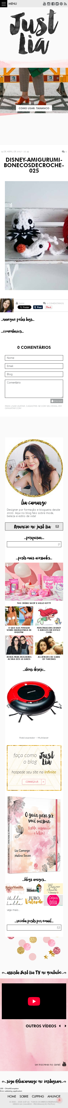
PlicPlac (51, 1104)
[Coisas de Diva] (53, 901)
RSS (65, 3)
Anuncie (54, 1096)
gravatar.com (13, 408)
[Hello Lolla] (14, 901)
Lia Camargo (26, 1104)
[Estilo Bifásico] (34, 889)
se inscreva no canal (47, 1064)
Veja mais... (13, 910)
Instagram (48, 3)
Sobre (24, 1096)
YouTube (44, 3)
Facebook (53, 3)
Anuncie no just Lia (32, 526)
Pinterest (61, 3)
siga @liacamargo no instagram (34, 1081)
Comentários (55, 303)
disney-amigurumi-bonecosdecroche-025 (34, 166)
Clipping (38, 1096)
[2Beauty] (53, 889)
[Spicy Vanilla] (14, 889)
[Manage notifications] (59, 1100)
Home (12, 1096)
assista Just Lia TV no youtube (34, 972)
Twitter (57, 3)
